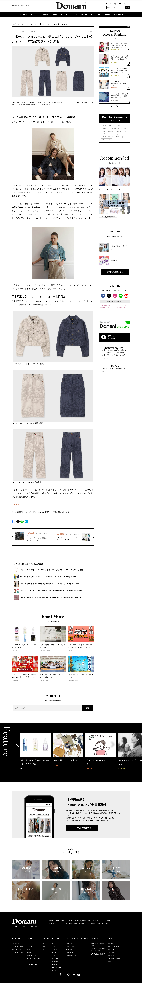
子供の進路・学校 (71, 955)
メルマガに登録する (82, 828)
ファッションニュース (32, 24)
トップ (13, 24)
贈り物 (54, 970)
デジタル (45, 949)
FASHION (23, 14)
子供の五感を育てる (71, 943)
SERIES (107, 14)
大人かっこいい (107, 139)
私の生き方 (55, 964)
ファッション (20, 24)
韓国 (104, 134)
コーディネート (16, 943)
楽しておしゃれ (117, 136)
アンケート (113, 336)
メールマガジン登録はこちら (115, 301)
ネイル (29, 961)
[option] (35, 751)
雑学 (44, 943)
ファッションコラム (17, 946)
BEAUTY (35, 14)
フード (54, 946)
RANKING (118, 14)
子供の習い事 (69, 952)
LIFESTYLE (57, 14)
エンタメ (54, 949)
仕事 (44, 946)
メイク (29, 943)
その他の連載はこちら (114, 272)
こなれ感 (117, 125)
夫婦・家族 (55, 961)
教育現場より (69, 949)
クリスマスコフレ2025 (33, 958)
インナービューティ (32, 964)
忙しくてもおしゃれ (108, 131)
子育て (54, 955)
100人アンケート (57, 967)
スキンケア (30, 946)
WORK (45, 14)
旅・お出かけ (56, 958)
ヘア (28, 949)
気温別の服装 (106, 136)
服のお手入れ (122, 128)
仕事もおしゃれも (121, 131)
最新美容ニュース (32, 955)
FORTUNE (95, 14)
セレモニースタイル (114, 134)
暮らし (54, 943)
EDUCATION (71, 14)
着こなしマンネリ (107, 125)
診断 (114, 128)
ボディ (29, 952)
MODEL (83, 14)
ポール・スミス (18, 504)
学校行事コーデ (70, 946)
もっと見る (114, 106)
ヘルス (54, 952)
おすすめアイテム (17, 949)
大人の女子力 (106, 128)
